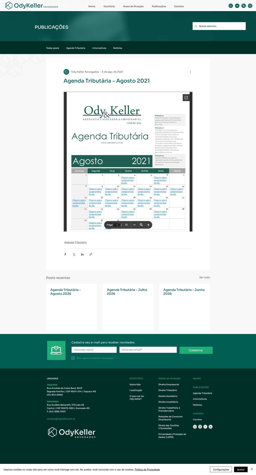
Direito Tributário (167, 390)
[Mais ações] (190, 72)
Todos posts (52, 48)
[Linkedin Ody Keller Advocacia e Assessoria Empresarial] (237, 5)
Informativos (99, 48)
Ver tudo (204, 277)
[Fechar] (252, 469)
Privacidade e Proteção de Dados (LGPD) (172, 435)
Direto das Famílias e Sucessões (169, 427)
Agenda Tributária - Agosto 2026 (65, 292)
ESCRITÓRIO (136, 378)
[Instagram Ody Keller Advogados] (250, 5)
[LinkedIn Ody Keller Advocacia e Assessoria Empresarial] (210, 427)
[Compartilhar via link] (90, 254)
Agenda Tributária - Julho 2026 (127, 292)
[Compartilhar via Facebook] (65, 254)
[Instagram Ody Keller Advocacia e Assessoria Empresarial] (200, 427)
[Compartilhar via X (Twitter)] (73, 254)
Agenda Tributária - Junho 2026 (184, 292)
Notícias (117, 48)
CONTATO (198, 413)
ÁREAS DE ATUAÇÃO (169, 378)
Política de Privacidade (147, 469)
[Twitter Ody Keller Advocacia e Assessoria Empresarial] (205, 427)
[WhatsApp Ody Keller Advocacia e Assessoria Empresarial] (230, 5)
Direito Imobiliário (168, 402)
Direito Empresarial (168, 384)
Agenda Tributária (75, 48)
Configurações (221, 469)
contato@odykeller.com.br (61, 418)
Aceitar (241, 469)
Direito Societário (167, 396)
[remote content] (128, 162)
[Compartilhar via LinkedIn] (82, 254)
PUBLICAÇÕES (201, 387)
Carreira (197, 419)
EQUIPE (197, 378)
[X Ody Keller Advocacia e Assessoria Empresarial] (243, 5)
